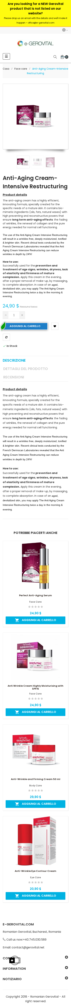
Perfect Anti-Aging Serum (35, 595)
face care (35, 601)
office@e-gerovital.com (41, 22)
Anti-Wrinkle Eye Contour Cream (35, 871)
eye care (35, 877)
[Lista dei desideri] (54, 326)
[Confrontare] (6, 337)
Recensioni (13, 377)
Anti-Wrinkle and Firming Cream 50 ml (35, 779)
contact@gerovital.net (28, 947)
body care (35, 785)
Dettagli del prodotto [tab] (25, 368)
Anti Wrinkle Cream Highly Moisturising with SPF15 (35, 687)
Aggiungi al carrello (25, 326)
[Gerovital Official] (35, 43)
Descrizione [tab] (14, 360)
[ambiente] (64, 30)
